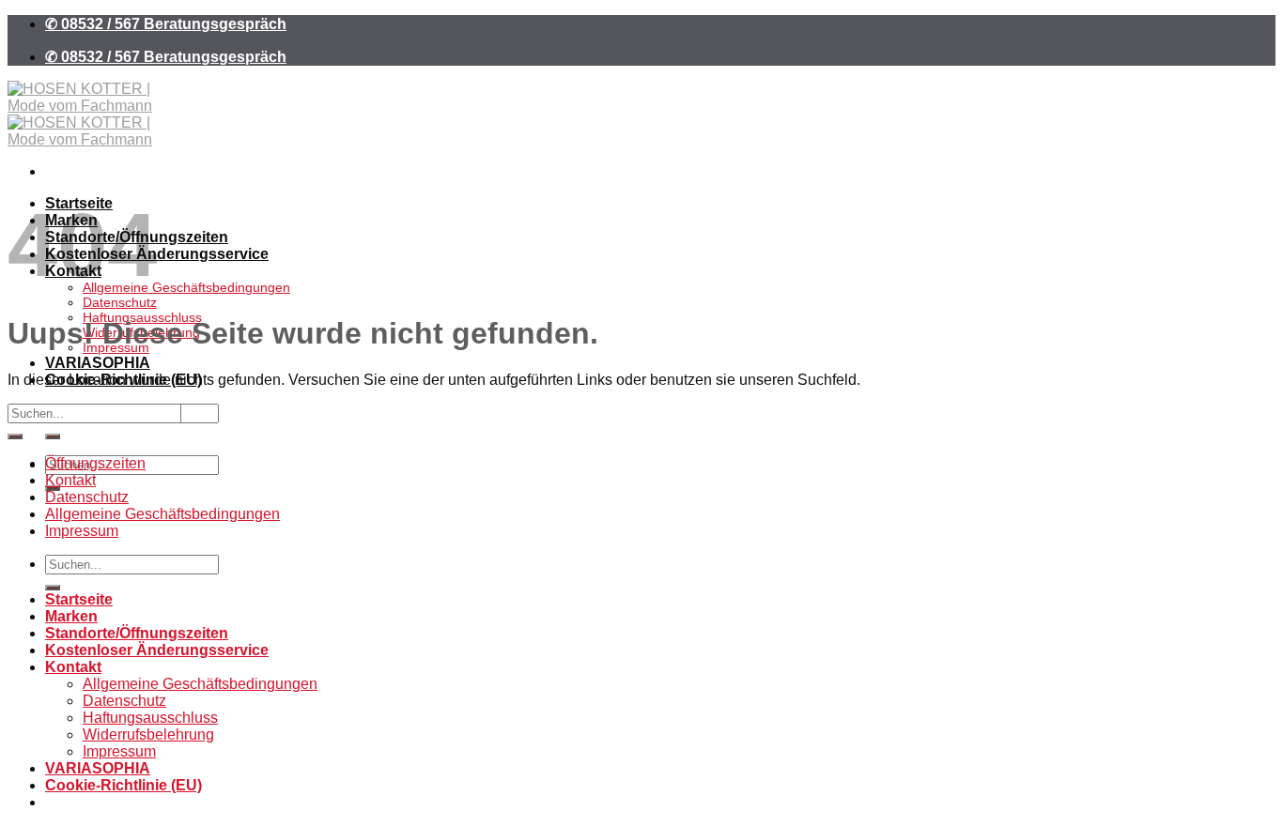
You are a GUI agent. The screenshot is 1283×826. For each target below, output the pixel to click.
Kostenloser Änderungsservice (157, 254)
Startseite (79, 599)
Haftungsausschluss (150, 718)
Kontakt (70, 480)
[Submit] (52, 436)
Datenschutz (120, 302)
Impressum (81, 531)
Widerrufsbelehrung (148, 734)
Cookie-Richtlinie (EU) (123, 785)
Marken (71, 616)
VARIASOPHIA (97, 363)
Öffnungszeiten (95, 463)
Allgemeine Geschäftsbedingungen (186, 287)
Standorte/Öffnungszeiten (136, 633)
